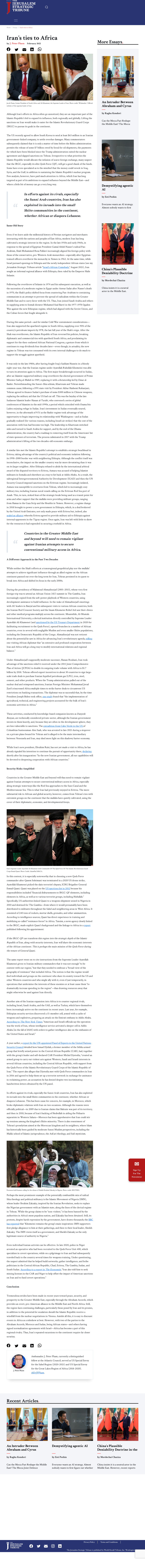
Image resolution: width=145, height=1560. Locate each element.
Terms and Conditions (109, 1542)
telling (89, 638)
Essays (15, 27)
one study (47, 696)
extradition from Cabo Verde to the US (63, 726)
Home (9, 27)
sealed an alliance (15, 515)
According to (24, 1021)
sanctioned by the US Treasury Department (58, 622)
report (87, 925)
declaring (87, 751)
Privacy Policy (89, 1542)
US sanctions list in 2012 (57, 888)
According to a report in (41, 1269)
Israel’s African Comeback (56, 267)
